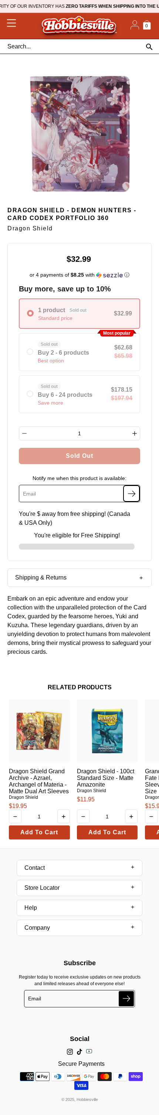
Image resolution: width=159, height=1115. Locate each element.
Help (30, 908)
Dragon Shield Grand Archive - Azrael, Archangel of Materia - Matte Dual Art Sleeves (39, 781)
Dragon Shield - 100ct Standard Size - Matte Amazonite (105, 778)
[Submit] (126, 998)
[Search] (149, 46)
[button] (80, 274)
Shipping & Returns (41, 577)
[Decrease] (24, 433)
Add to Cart (39, 832)
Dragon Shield (23, 797)
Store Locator (42, 888)
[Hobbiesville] (79, 26)
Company (37, 928)
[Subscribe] (131, 493)
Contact (34, 868)
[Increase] (134, 433)
